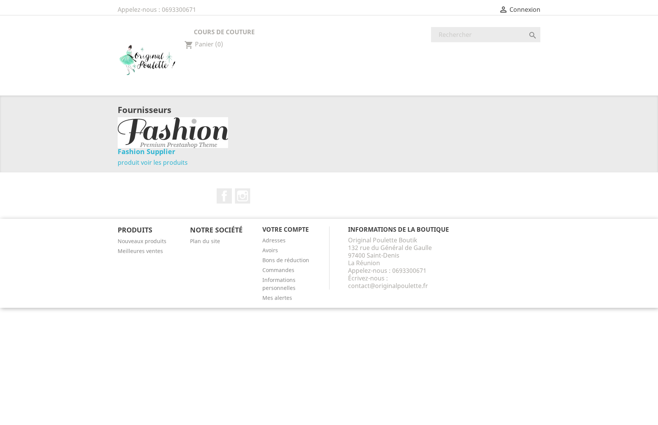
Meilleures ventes (140, 251)
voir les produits (164, 162)
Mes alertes (277, 297)
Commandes (278, 270)
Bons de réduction (285, 260)
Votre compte (285, 229)
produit (128, 162)
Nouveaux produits (142, 241)
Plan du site (205, 241)
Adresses (274, 240)
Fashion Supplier (146, 151)
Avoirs (270, 250)
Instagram (242, 196)
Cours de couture (224, 32)
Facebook (224, 196)
